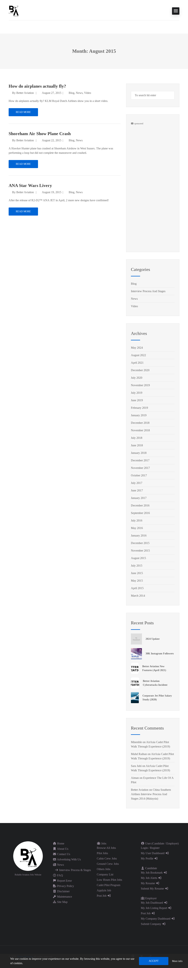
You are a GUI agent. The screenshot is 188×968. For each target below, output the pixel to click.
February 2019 (139, 407)
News (79, 92)
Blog (71, 92)
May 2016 (137, 528)
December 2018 (140, 422)
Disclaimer (63, 891)
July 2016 (136, 520)
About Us (62, 848)
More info (177, 961)
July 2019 (136, 392)
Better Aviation (25, 92)
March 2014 (138, 595)
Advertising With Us (68, 859)
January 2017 (139, 497)
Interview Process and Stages (148, 291)
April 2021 (137, 362)
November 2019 (140, 385)
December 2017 (140, 460)
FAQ (59, 875)
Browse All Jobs (106, 847)
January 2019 (139, 415)
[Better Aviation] (14, 10)
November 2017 (140, 467)
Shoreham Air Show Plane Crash (40, 133)
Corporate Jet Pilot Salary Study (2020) (157, 697)
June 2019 (137, 400)
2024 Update (153, 639)
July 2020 (136, 377)
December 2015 (140, 543)
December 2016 (140, 505)
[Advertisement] (153, 180)
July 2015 (136, 565)
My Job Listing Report (154, 908)
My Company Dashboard (156, 918)
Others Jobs (103, 869)
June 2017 (137, 490)
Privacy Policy (65, 886)
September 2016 (140, 513)
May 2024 (137, 347)
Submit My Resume (153, 888)
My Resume (148, 883)
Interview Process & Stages (74, 870)
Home (60, 843)
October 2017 (139, 475)
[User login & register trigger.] (10, 26)
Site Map (62, 901)
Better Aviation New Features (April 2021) (154, 668)
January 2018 (139, 452)
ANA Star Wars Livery (30, 185)
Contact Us (63, 854)
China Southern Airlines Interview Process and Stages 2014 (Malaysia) (151, 794)
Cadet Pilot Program (108, 885)
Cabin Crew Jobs (107, 858)
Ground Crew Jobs (108, 863)
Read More (23, 112)
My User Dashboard (153, 853)
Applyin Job (104, 890)
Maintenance (64, 896)
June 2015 (137, 573)
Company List (105, 874)
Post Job (102, 895)
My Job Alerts (149, 877)
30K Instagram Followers (160, 653)
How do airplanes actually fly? (37, 86)
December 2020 (140, 370)
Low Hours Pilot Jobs (109, 879)
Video (87, 92)
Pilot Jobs (102, 853)
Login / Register (150, 847)
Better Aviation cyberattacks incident (155, 683)
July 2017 (136, 482)
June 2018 (137, 445)
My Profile (147, 858)
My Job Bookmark (152, 872)
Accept (154, 961)
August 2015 (138, 558)
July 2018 (136, 437)
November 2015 (140, 550)
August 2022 (138, 355)
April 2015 (137, 588)
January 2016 (139, 535)
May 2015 (137, 580)
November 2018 (140, 430)
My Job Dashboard (152, 902)
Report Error (64, 880)
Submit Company (151, 923)
